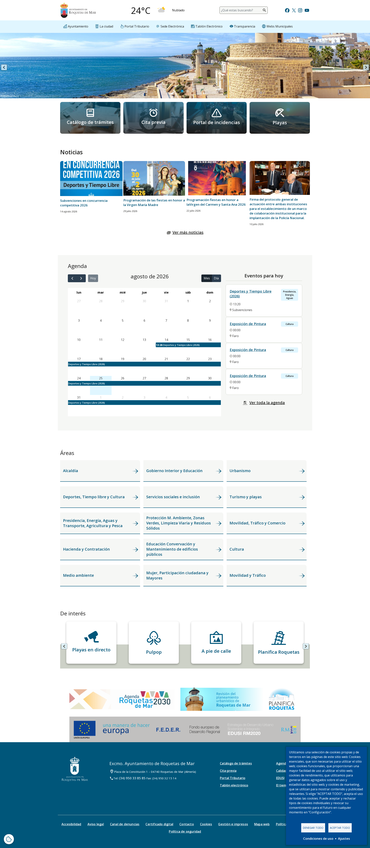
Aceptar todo (340, 828)
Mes (207, 278)
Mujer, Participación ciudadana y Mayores (177, 575)
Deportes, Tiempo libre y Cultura (94, 496)
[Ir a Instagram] (300, 10)
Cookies (206, 824)
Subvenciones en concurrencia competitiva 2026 (84, 202)
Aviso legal (95, 824)
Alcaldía (70, 470)
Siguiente (366, 67)
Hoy (93, 278)
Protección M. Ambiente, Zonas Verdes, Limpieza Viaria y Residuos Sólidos (178, 523)
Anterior (4, 67)
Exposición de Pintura (248, 323)
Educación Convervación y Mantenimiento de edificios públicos (172, 549)
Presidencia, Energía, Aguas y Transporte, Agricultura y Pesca (93, 523)
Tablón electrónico (234, 785)
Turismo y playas (246, 496)
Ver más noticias (188, 232)
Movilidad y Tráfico (248, 575)
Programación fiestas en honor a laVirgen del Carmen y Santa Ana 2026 (216, 202)
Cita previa (153, 122)
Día (216, 278)
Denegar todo (313, 828)
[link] (90, 118)
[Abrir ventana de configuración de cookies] (9, 839)
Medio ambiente (78, 575)
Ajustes (344, 838)
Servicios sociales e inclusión (173, 496)
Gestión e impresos (233, 824)
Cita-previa (228, 771)
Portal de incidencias (216, 122)
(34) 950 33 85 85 (132, 778)
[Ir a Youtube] (306, 10)
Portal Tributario (232, 778)
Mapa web (262, 824)
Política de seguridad (185, 831)
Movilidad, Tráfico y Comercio (257, 523)
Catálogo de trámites (90, 122)
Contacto (186, 824)
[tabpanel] (185, 67)
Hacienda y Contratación (86, 549)
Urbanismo (240, 470)
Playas (280, 122)
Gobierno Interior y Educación (174, 470)
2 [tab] (188, 91)
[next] (81, 278)
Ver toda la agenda (267, 402)
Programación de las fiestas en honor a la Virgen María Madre (154, 202)
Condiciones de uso (318, 838)
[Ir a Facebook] (287, 10)
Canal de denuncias (125, 824)
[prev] (72, 278)
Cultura (237, 549)
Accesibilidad (71, 824)
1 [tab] (182, 91)
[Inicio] (78, 10)
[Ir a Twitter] (294, 10)
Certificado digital (159, 824)
